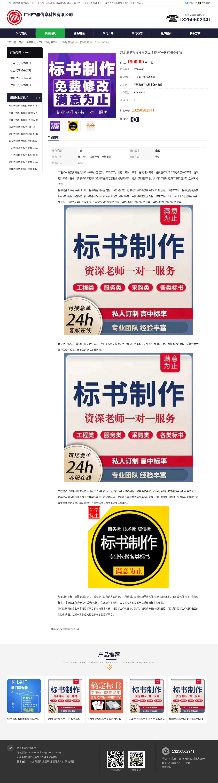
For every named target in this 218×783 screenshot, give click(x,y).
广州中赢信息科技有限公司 (30, 757)
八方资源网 (36, 761)
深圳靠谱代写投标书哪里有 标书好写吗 (25, 169)
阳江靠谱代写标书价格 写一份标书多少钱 (25, 127)
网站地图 (70, 761)
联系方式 (195, 33)
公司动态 (137, 33)
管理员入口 (58, 761)
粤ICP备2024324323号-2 (51, 752)
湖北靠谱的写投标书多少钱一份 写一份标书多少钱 (25, 106)
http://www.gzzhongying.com (65, 629)
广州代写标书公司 (48, 42)
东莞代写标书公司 (20, 63)
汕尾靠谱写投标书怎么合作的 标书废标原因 (72, 719)
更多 (38, 98)
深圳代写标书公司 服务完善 (23, 113)
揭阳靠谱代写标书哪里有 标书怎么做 (25, 162)
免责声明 (47, 761)
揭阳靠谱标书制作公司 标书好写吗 (25, 134)
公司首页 (21, 33)
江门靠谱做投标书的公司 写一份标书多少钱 (25, 155)
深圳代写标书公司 (20, 78)
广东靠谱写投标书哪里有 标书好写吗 (25, 148)
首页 (21, 42)
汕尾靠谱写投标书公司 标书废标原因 (27, 719)
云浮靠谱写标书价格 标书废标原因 (108, 719)
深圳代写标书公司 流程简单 (23, 120)
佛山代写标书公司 (20, 70)
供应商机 (50, 33)
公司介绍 (108, 33)
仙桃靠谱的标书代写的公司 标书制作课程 (193, 719)
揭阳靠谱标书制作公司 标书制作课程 (149, 719)
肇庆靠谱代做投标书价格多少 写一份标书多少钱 (25, 141)
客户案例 (166, 33)
